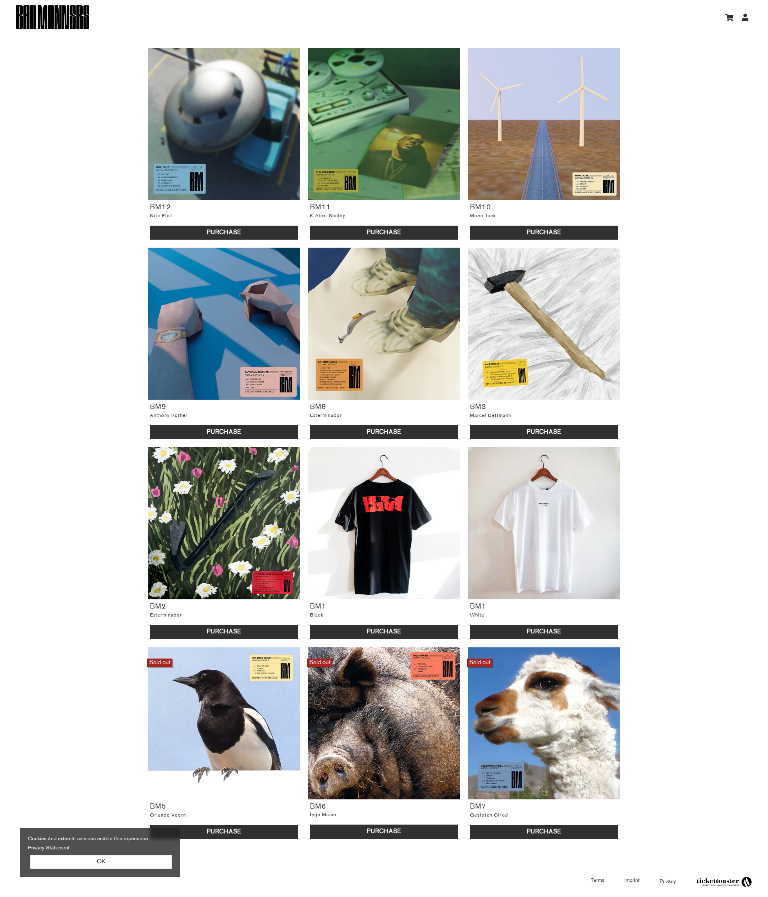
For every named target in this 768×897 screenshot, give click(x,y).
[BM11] (384, 124)
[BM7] (544, 723)
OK (101, 862)
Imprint (632, 880)
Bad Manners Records (112, 17)
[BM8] (384, 324)
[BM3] (544, 324)
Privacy (668, 881)
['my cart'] (730, 17)
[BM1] (384, 523)
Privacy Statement (49, 848)
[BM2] (224, 523)
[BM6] (384, 723)
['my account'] (745, 17)
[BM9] (224, 324)
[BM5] (224, 723)
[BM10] (544, 124)
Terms (597, 880)
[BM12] (224, 124)
